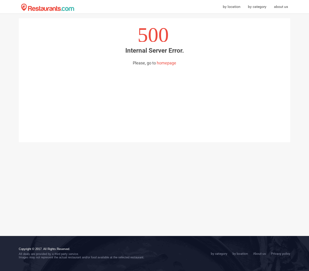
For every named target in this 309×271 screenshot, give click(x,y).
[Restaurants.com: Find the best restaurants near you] (47, 7)
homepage (166, 63)
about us (281, 7)
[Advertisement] (154, 99)
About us (259, 253)
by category (257, 7)
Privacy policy (280, 253)
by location (231, 7)
